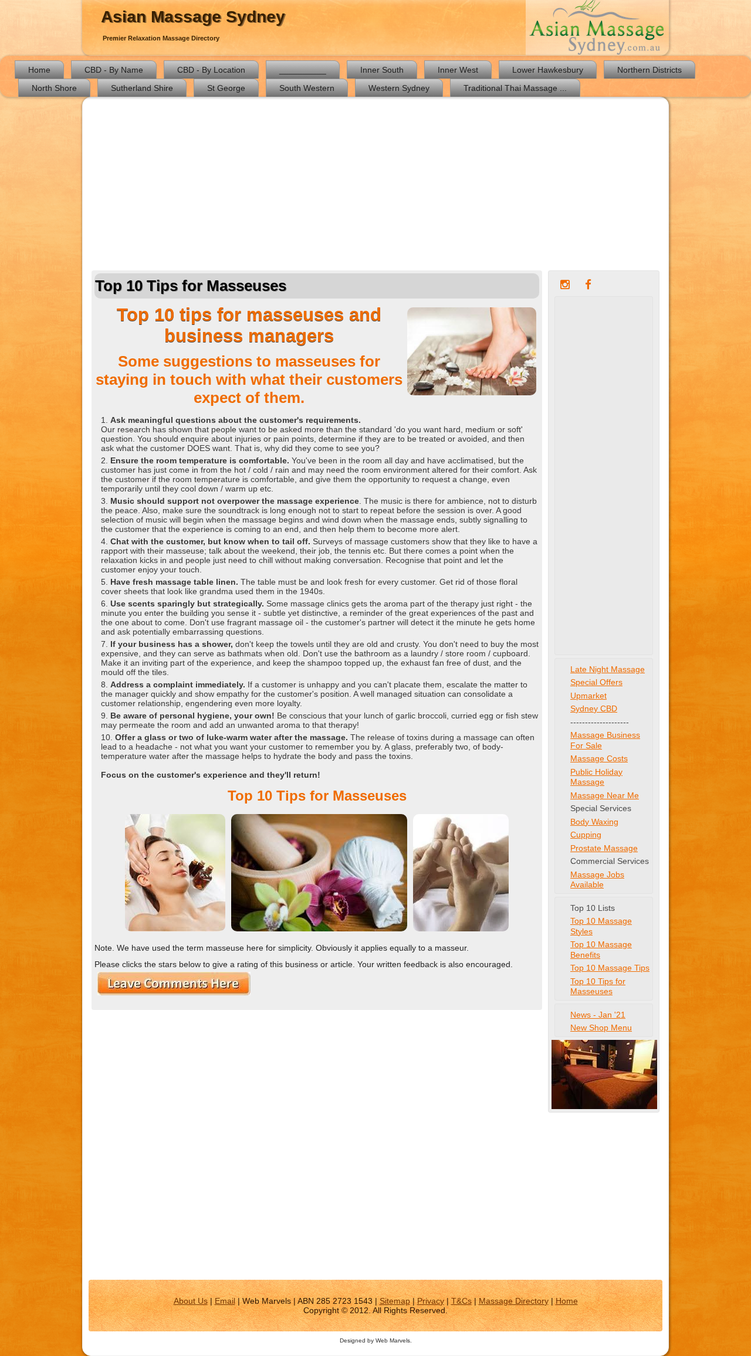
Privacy (430, 1301)
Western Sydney (398, 88)
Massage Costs (599, 758)
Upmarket (588, 695)
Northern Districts (649, 69)
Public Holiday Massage (596, 777)
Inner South (382, 69)
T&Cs (461, 1301)
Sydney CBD (593, 708)
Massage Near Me (604, 795)
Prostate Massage (604, 848)
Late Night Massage (607, 669)
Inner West (458, 69)
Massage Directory (514, 1301)
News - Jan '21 (597, 1014)
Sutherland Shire (142, 88)
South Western (306, 88)
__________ (302, 69)
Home (39, 69)
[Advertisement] (375, 185)
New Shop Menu (601, 1027)
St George (226, 88)
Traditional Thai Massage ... (515, 88)
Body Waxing (594, 821)
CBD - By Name (113, 69)
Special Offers (596, 682)
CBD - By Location (211, 69)
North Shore (54, 88)
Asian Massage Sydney (193, 17)
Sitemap (395, 1301)
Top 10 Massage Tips (609, 967)
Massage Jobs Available (597, 880)
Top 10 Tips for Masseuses (597, 986)
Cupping (585, 834)
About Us (191, 1301)
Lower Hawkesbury (547, 69)
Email (225, 1301)
